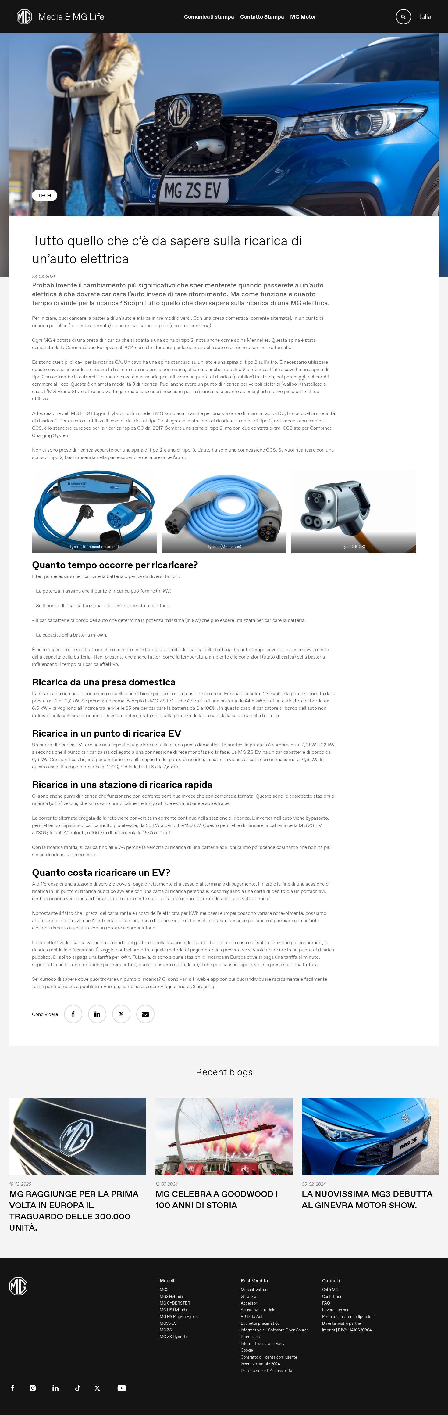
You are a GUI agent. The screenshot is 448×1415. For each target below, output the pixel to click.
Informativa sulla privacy (263, 1343)
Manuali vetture (255, 1289)
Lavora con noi (335, 1309)
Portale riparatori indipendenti (349, 1316)
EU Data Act (252, 1316)
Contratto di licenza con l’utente (269, 1357)
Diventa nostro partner (342, 1323)
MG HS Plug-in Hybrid (179, 1316)
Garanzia (248, 1296)
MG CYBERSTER (175, 1303)
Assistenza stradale (258, 1309)
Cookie (247, 1350)
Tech (44, 195)
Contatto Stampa (262, 16)
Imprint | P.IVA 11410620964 (347, 1330)
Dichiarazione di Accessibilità (266, 1370)
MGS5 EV (168, 1323)
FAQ (326, 1303)
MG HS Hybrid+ (174, 1309)
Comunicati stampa (209, 16)
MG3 (164, 1289)
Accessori (249, 1303)
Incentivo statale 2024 (260, 1363)
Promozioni (251, 1336)
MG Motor (303, 16)
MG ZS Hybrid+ (173, 1336)
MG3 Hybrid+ (172, 1296)
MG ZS (166, 1330)
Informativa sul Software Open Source (275, 1330)
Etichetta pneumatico (260, 1323)
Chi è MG (330, 1289)
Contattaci (331, 1296)
